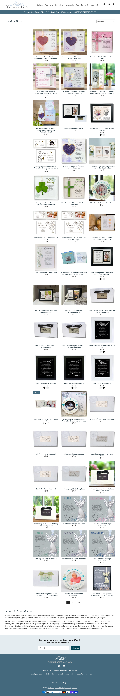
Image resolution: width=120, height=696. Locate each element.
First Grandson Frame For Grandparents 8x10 (74, 311)
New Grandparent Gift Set (74, 128)
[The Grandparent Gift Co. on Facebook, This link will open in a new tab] (56, 666)
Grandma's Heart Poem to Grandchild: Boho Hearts (102, 238)
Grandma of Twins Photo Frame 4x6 (46, 420)
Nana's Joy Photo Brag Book (46, 489)
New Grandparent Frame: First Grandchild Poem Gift (102, 273)
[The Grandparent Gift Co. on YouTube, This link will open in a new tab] (64, 666)
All (97, 5)
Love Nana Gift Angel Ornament (74, 559)
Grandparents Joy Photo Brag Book (102, 455)
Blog (51, 670)
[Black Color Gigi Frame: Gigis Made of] (103, 387)
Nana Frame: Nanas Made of (74, 383)
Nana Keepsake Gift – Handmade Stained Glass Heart (74, 58)
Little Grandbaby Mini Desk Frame (102, 203)
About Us (45, 670)
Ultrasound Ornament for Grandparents (74, 594)
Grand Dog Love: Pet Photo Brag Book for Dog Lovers (46, 524)
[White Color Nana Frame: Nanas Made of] (75, 387)
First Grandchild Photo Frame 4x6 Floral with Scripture (74, 238)
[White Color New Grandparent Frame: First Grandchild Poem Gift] (103, 279)
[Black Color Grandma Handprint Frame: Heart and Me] (100, 134)
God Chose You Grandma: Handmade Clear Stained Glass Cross (45, 93)
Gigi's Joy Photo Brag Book (74, 454)
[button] (104, 5)
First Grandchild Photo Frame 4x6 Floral (45, 238)
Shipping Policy (49, 674)
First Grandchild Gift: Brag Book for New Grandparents (102, 311)
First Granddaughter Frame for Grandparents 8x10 (45, 311)
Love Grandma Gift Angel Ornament (102, 524)
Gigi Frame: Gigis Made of (102, 383)
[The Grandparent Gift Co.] (17, 5)
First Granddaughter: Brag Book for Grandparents (74, 346)
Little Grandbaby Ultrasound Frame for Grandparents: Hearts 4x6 (46, 168)
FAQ (69, 670)
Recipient (49, 5)
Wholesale (63, 670)
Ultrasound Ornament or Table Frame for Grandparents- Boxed (74, 420)
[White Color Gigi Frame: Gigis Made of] (100, 387)
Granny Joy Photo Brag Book (74, 489)
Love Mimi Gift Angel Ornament (74, 524)
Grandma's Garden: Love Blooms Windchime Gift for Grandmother (102, 92)
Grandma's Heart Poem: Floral (46, 273)
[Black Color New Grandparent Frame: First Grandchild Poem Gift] (100, 279)
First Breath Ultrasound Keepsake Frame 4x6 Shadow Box (102, 167)
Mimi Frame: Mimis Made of (46, 383)
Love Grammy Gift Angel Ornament (102, 559)
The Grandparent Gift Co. (56, 688)
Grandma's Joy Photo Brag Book (102, 419)
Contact (75, 670)
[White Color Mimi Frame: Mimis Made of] (47, 387)
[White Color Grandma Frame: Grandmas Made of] (100, 351)
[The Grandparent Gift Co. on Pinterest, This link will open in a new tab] (61, 666)
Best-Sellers (38, 5)
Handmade (69, 5)
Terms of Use (80, 674)
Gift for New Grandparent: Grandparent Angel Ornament (102, 594)
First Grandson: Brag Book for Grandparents (46, 346)
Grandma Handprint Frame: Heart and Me (102, 129)
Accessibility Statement (36, 674)
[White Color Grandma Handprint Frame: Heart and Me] (103, 134)
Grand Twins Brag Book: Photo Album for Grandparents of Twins (46, 594)
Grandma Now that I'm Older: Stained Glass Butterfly (74, 92)
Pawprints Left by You (85, 5)
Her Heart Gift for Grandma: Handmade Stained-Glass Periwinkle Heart (46, 130)
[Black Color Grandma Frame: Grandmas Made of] (103, 351)
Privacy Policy (70, 674)
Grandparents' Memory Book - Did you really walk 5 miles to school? (74, 273)
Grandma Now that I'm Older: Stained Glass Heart (74, 167)
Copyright (89, 674)
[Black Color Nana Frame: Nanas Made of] (72, 387)
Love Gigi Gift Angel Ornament (46, 559)
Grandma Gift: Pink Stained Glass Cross (102, 58)
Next (78, 602)
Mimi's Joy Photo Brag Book (46, 454)
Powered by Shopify (70, 688)
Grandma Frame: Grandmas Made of (102, 346)
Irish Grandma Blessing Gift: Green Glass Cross (74, 204)
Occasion (59, 5)
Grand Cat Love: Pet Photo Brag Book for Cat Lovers (102, 490)
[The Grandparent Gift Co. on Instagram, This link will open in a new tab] (59, 666)
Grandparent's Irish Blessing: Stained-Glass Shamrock (46, 204)
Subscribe (75, 648)
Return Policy (60, 674)
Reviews (56, 670)
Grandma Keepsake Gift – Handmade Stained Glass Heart (45, 58)
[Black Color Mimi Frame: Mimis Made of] (44, 387)
